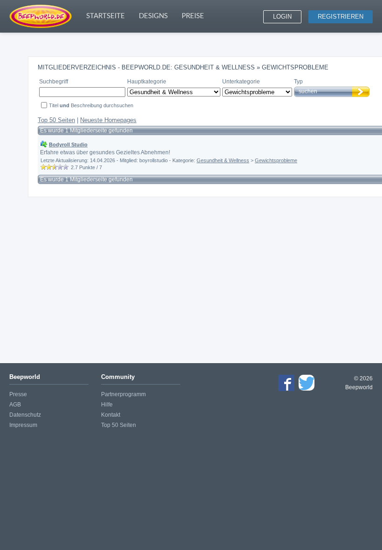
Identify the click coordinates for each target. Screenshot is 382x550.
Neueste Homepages (108, 120)
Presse (18, 394)
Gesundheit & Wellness (223, 160)
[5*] (65, 167)
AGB (15, 404)
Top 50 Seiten (56, 120)
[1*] (43, 167)
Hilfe (107, 404)
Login (282, 16)
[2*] (49, 167)
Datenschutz (25, 415)
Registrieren (340, 16)
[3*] (54, 167)
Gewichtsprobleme (276, 160)
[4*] (60, 167)
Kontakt (110, 415)
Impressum (23, 425)
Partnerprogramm (123, 394)
